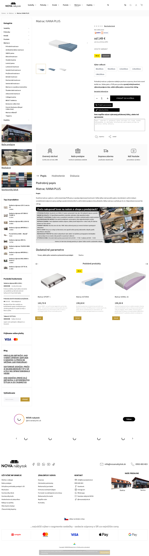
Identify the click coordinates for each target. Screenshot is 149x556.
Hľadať (25, 399)
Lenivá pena (10, 63)
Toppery (9, 116)
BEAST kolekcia (11, 100)
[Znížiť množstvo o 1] (96, 98)
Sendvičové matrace (13, 70)
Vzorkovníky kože (8, 496)
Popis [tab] (43, 176)
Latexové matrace (12, 67)
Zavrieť (140, 143)
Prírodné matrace (12, 46)
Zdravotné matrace (13, 94)
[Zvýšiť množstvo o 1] (107, 98)
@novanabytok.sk (53, 464)
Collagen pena (11, 97)
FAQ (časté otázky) (8, 506)
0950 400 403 (141, 464)
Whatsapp (43, 464)
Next (147, 264)
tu (47, 553)
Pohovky (7, 32)
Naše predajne (6, 483)
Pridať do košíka (125, 98)
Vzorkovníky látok (8, 493)
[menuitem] (32, 5)
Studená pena (11, 60)
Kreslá (6, 36)
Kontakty (41, 503)
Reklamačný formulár (45, 496)
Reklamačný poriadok (45, 486)
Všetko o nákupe (7, 480)
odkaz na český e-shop (77, 519)
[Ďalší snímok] (87, 43)
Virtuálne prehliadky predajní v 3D (13, 486)
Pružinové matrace (13, 73)
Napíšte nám (42, 499)
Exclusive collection (13, 104)
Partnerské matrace (13, 80)
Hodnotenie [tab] (58, 176)
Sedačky (7, 28)
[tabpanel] (53, 293)
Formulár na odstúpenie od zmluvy (50, 493)
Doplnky (7, 120)
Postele (6, 39)
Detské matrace (11, 77)
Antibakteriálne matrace (15, 50)
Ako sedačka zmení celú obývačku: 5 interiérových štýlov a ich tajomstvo (17, 380)
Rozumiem (104, 552)
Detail (39, 318)
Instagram (38, 464)
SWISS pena (10, 53)
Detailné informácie (101, 91)
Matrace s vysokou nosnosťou (16, 87)
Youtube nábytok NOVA (48, 464)
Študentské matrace (13, 90)
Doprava (41, 480)
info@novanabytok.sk (115, 464)
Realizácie (5, 490)
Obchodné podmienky (45, 483)
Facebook (33, 464)
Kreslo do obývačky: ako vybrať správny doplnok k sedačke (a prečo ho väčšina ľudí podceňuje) (16, 358)
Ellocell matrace (11, 57)
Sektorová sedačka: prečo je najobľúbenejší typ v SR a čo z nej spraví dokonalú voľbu (17, 369)
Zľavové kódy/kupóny (9, 509)
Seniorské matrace (12, 83)
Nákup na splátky (7, 503)
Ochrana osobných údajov (47, 490)
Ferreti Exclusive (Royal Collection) (14, 108)
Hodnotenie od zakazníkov (11, 499)
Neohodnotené (109, 26)
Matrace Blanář (11, 112)
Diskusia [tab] (74, 176)
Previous (37, 264)
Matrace (7, 43)
